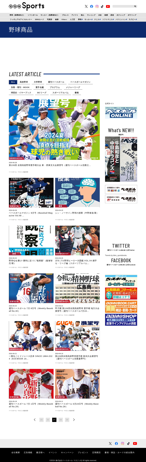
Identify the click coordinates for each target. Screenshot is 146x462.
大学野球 (38, 82)
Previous (107, 159)
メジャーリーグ (73, 87)
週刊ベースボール (56, 82)
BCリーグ (41, 93)
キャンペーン (67, 452)
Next (135, 159)
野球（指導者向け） (17, 15)
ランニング (91, 15)
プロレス (65, 15)
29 (67, 420)
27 (54, 420)
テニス (96, 19)
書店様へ (40, 452)
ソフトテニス (107, 19)
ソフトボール (33, 15)
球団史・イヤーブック (21, 93)
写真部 (49, 19)
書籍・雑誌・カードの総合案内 (120, 452)
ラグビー (132, 19)
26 (48, 420)
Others (64, 19)
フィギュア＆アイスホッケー (21, 19)
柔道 (112, 15)
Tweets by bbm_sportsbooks (116, 255)
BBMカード (39, 19)
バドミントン (121, 19)
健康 (57, 19)
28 (61, 420)
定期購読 (96, 452)
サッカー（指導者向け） (50, 15)
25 (41, 420)
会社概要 (15, 452)
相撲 (106, 15)
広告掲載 (28, 452)
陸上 (82, 15)
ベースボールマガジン (80, 82)
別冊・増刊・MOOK (20, 87)
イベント (53, 452)
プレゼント (83, 452)
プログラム (55, 87)
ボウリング (132, 15)
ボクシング (121, 15)
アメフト (75, 15)
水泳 (100, 15)
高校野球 (24, 82)
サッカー (88, 19)
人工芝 (72, 19)
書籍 (77, 93)
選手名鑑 (40, 87)
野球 (80, 19)
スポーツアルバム (60, 93)
